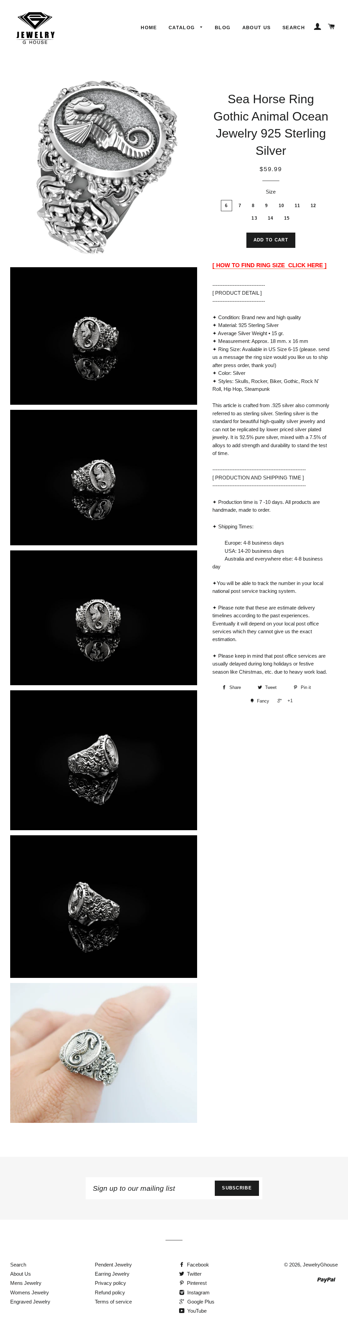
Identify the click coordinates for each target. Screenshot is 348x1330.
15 (287, 218)
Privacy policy (110, 1283)
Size (271, 192)
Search (293, 27)
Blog (223, 27)
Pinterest (196, 1283)
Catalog (183, 27)
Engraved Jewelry (30, 1302)
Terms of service (113, 1302)
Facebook (197, 1265)
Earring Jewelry (112, 1274)
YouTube (196, 1311)
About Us (256, 27)
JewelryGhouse (320, 1265)
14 (271, 218)
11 (297, 205)
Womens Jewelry (29, 1292)
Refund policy (110, 1292)
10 (281, 205)
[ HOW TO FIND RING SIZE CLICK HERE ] (269, 265)
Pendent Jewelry (113, 1265)
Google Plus (200, 1302)
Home (149, 27)
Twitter (194, 1274)
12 (313, 205)
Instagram (198, 1292)
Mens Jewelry (25, 1283)
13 (254, 218)
